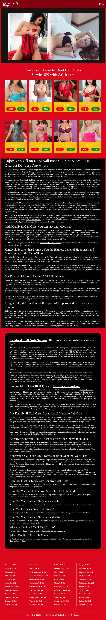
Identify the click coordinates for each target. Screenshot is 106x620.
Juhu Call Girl (10, 576)
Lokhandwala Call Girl (37, 597)
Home (101, 4)
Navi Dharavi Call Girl (62, 590)
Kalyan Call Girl (85, 601)
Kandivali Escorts (12, 215)
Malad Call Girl (10, 583)
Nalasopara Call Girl (86, 583)
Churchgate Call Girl (36, 583)
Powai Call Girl (10, 579)
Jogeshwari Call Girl (12, 586)
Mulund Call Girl (85, 568)
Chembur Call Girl (61, 586)
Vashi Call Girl (59, 597)
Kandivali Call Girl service (50, 243)
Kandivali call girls (33, 220)
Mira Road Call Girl (61, 568)
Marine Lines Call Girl (37, 586)
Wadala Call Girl (85, 597)
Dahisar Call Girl (60, 565)
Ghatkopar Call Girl (61, 601)
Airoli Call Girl (84, 576)
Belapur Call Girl (85, 565)
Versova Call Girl (35, 601)
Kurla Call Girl (59, 579)
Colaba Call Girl (10, 572)
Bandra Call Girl (10, 568)
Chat (21, 109)
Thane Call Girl (59, 583)
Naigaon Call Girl (85, 579)
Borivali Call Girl (11, 605)
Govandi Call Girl (85, 605)
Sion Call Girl (59, 572)
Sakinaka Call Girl (11, 597)
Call (35, 109)
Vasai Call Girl (59, 576)
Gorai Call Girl (84, 594)
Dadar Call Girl (34, 565)
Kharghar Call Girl (86, 572)
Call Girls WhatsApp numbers (72, 230)
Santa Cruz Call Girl (12, 590)
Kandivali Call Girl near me (31, 180)
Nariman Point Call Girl (37, 572)
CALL (11, 109)
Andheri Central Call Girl (38, 576)
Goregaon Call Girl (11, 601)
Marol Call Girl (84, 590)
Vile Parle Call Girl (36, 590)
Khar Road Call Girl (36, 594)
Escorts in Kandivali (66, 386)
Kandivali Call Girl (36, 605)
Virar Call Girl (84, 586)
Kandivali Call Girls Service (28, 340)
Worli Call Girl (34, 568)
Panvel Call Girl (60, 605)
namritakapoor (48, 615)
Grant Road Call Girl (36, 579)
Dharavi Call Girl (11, 565)
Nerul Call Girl (59, 594)
